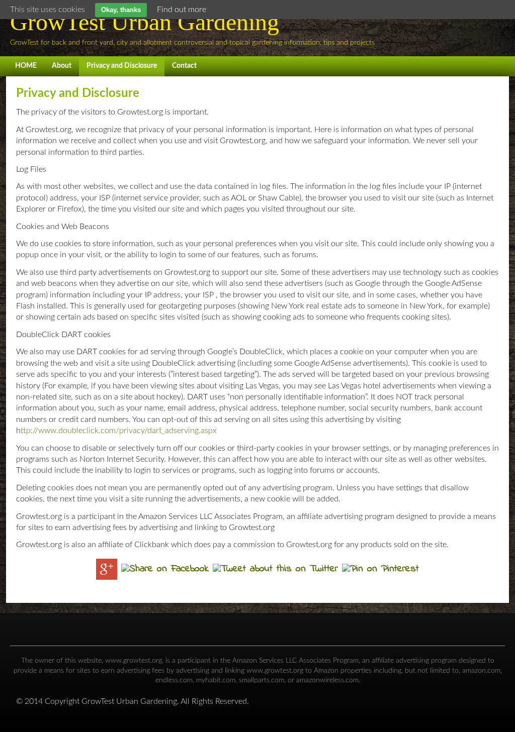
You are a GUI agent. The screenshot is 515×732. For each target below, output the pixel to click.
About (61, 65)
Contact (184, 65)
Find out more (181, 10)
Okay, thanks (121, 10)
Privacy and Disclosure (122, 65)
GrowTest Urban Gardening (144, 22)
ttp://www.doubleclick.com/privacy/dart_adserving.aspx (119, 431)
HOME (26, 65)
